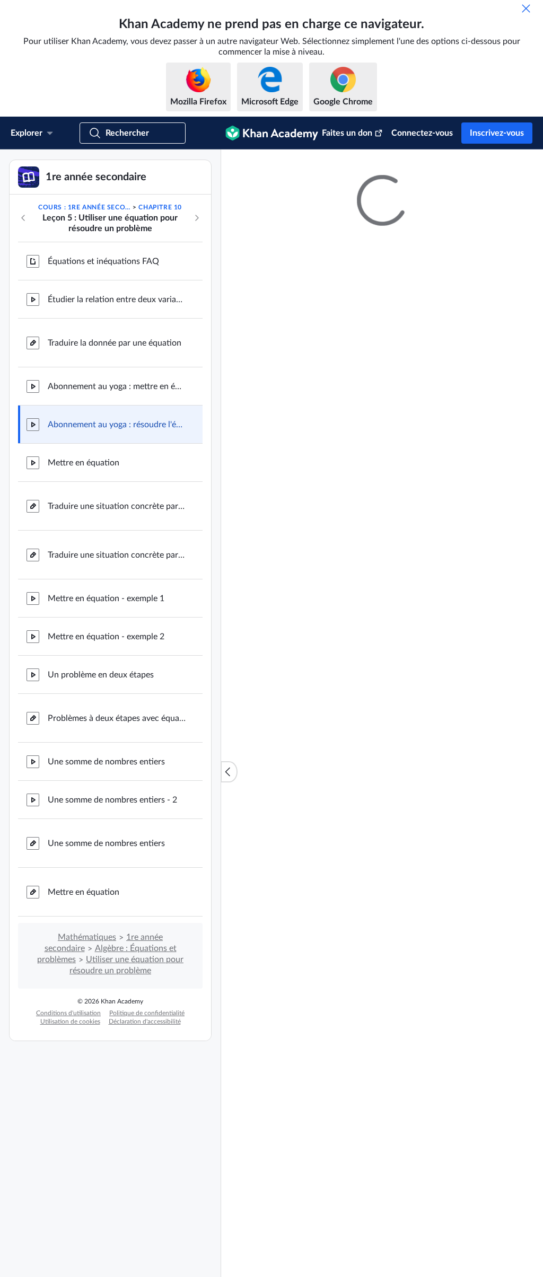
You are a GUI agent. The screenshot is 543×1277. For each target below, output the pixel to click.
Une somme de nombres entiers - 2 (112, 908)
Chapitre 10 (160, 316)
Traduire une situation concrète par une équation (117, 615)
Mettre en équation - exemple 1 (106, 707)
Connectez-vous (422, 133)
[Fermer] (526, 8)
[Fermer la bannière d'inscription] (524, 168)
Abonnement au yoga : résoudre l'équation (117, 533)
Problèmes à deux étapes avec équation (117, 827)
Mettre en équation (83, 571)
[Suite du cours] (196, 326)
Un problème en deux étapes (101, 783)
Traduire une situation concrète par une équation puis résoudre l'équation (117, 663)
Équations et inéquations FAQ (103, 370)
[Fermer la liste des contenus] (229, 825)
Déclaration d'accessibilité (145, 1130)
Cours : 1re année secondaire (84, 316)
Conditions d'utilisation (68, 1122)
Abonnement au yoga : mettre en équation (117, 495)
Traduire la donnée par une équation (114, 451)
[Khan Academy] (271, 133)
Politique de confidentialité (147, 1122)
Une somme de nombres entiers (106, 870)
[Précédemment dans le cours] (23, 326)
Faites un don (347, 133)
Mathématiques (87, 1046)
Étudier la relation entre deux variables (117, 408)
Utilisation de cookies (70, 1130)
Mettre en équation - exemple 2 (106, 745)
